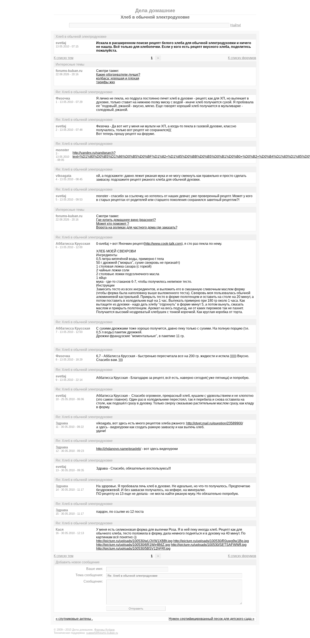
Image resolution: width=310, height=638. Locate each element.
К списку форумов (242, 58)
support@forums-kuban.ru (102, 632)
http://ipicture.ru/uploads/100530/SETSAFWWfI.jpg (209, 544)
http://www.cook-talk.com (163, 243)
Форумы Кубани (104, 629)
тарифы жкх (105, 82)
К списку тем (63, 58)
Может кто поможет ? (112, 223)
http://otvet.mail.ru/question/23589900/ (214, 423)
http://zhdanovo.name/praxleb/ (118, 449)
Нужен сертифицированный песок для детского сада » (211, 619)
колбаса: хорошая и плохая (117, 78)
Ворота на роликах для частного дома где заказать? (136, 227)
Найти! (235, 25)
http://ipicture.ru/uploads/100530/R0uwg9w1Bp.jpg (211, 541)
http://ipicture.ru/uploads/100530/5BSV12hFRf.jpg (133, 548)
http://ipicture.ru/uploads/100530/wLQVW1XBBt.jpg (134, 541)
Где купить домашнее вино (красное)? (126, 220)
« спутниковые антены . (74, 619)
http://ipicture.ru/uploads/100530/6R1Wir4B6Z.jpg (133, 544)
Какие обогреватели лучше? (118, 74)
